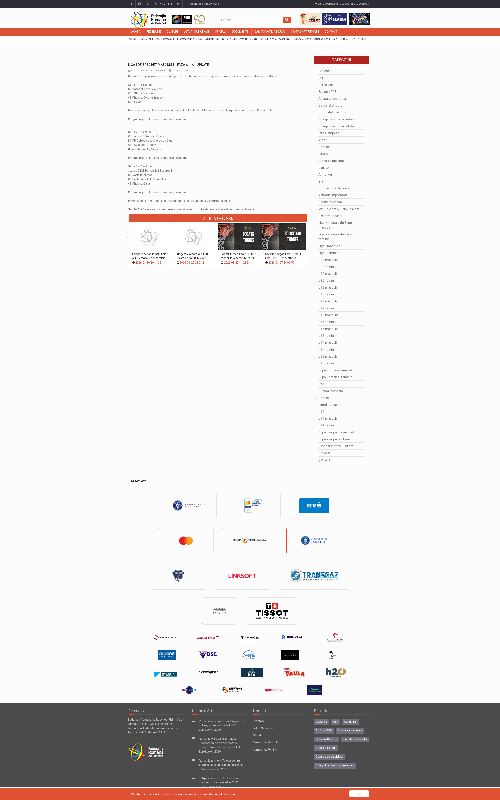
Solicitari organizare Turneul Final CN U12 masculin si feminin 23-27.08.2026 (283, 258)
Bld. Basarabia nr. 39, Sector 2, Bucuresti (343, 3)
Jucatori (324, 167)
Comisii (323, 398)
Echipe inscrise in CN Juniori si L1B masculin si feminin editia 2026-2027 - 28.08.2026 (151, 258)
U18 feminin (327, 294)
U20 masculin (328, 274)
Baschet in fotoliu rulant (335, 446)
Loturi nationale (329, 405)
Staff (322, 181)
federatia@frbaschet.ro (203, 3)
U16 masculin (328, 315)
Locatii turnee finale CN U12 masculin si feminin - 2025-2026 (238, 258)
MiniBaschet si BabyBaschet (338, 209)
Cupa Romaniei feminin (335, 377)
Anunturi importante (333, 195)
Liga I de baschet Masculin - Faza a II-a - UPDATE (168, 65)
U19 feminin (327, 425)
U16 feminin (327, 322)
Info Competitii (329, 133)
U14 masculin (328, 342)
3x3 (321, 384)
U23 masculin (328, 260)
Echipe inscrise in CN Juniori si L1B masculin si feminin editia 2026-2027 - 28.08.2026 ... (221, 782)
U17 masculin (328, 301)
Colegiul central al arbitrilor (338, 126)
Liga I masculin (329, 246)
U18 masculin (328, 287)
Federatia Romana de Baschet (148, 70)
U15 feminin (327, 336)
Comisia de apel (326, 748)
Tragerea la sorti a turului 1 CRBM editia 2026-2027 (194, 256)
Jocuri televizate (330, 202)
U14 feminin (327, 349)
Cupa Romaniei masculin (336, 370)
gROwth (324, 460)
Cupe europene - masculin (337, 432)
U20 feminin (327, 280)
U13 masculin (328, 356)
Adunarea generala (332, 99)
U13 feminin (327, 363)
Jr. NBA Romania (330, 391)
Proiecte (324, 453)
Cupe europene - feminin (336, 439)
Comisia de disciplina (329, 756)
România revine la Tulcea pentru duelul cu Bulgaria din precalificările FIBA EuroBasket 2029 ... (221, 765)
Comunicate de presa (334, 188)
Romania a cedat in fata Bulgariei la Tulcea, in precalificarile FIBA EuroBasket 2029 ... (221, 725)
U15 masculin (328, 329)
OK (359, 793)
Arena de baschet (331, 161)
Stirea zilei (326, 85)
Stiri (321, 78)
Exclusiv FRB (327, 92)
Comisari (325, 147)
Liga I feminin (328, 253)
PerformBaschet (330, 216)
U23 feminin (327, 267)
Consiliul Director (331, 105)
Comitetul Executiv (332, 112)
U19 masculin (328, 418)
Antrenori (325, 174)
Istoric (323, 154)
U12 (321, 412)
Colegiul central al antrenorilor (340, 119)
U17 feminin (327, 308)
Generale (324, 71)
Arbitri (322, 140)
